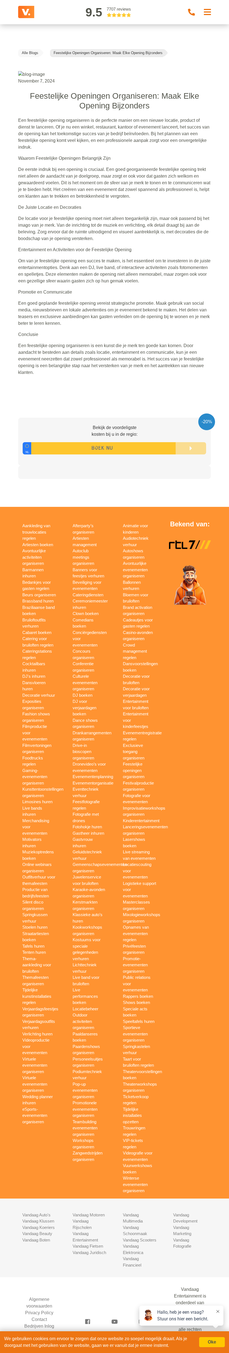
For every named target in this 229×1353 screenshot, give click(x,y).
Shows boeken (136, 1002)
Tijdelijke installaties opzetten (132, 1115)
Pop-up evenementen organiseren (85, 1090)
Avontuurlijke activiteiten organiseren (34, 557)
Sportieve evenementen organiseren (135, 1033)
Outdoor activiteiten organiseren (83, 1021)
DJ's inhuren (33, 676)
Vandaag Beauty (37, 1233)
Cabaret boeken (36, 632)
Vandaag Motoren (89, 1214)
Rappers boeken (138, 996)
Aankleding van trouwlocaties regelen (36, 532)
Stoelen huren (34, 927)
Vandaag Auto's (36, 1214)
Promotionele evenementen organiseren (85, 1109)
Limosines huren (37, 801)
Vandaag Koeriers (38, 1227)
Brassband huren (38, 601)
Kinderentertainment (141, 820)
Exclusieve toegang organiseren (133, 751)
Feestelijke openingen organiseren (133, 770)
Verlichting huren (37, 1034)
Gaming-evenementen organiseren (34, 776)
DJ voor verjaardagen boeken (84, 707)
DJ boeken (82, 695)
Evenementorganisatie (93, 783)
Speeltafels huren (138, 1021)
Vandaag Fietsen (88, 1246)
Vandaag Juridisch (89, 1252)
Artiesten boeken (37, 544)
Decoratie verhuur (38, 695)
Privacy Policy (39, 1312)
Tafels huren (33, 946)
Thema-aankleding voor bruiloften (36, 965)
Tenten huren (34, 952)
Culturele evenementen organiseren (85, 682)
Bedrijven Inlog (39, 1326)
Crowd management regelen (135, 651)
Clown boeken (86, 613)
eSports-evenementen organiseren (34, 1115)
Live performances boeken (85, 996)
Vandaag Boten (36, 1240)
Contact (39, 1319)
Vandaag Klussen (38, 1221)
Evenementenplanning (93, 776)
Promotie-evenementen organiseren (135, 965)
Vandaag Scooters (139, 1240)
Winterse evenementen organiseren (135, 1184)
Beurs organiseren (39, 594)
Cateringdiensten (88, 594)
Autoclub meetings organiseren (83, 557)
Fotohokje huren (87, 826)
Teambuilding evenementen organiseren (85, 1128)
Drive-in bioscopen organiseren (83, 751)
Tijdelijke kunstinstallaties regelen (36, 996)
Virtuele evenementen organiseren (34, 1065)
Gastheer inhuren (88, 833)
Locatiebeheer (85, 1008)
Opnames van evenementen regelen (136, 933)
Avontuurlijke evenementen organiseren (135, 569)
